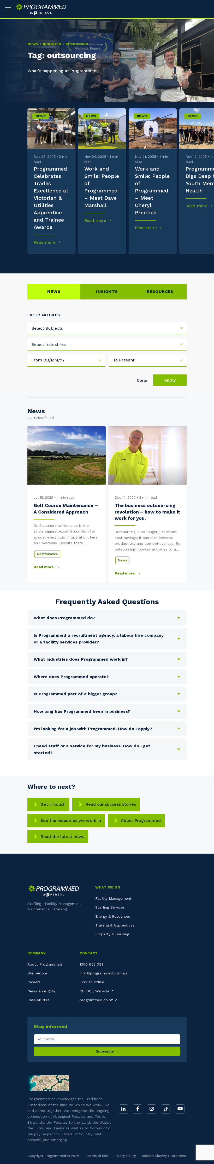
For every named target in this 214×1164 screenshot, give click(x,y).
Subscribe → (107, 1051)
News (40, 116)
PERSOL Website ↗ (97, 991)
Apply (170, 380)
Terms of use (97, 1156)
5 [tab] (107, 261)
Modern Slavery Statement (164, 1156)
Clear (142, 380)
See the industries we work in (70, 820)
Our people (37, 973)
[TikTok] (165, 1109)
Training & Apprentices (114, 925)
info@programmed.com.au (103, 973)
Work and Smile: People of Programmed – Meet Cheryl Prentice (152, 191)
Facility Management (113, 898)
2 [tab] (53, 261)
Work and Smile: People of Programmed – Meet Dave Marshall (101, 187)
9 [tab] (179, 261)
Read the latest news (62, 836)
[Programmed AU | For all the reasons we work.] (39, 9)
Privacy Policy (124, 1156)
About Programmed (141, 820)
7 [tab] (143, 261)
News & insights (41, 991)
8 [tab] (161, 261)
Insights (107, 291)
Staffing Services (110, 907)
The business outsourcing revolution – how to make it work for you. (147, 512)
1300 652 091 (91, 964)
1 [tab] (35, 261)
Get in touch (53, 804)
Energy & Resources (112, 916)
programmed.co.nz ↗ (98, 1000)
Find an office (92, 982)
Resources (160, 291)
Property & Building (112, 934)
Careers (33, 982)
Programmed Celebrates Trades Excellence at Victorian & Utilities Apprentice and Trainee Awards (51, 198)
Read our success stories (110, 804)
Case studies (38, 1000)
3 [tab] (71, 261)
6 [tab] (125, 261)
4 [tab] (89, 261)
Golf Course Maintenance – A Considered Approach (66, 508)
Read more (45, 242)
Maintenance (47, 554)
